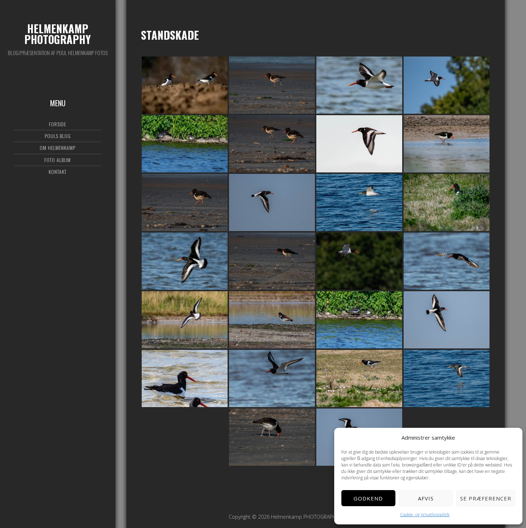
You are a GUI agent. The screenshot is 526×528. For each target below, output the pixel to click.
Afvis (426, 498)
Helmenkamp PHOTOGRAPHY (57, 33)
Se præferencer (485, 498)
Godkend (368, 498)
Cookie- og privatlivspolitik (424, 515)
